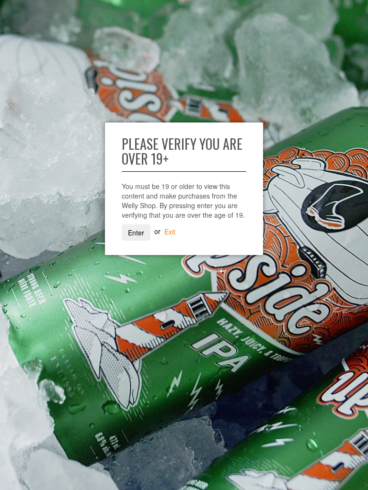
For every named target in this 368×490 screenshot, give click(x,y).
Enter (136, 232)
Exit (169, 231)
